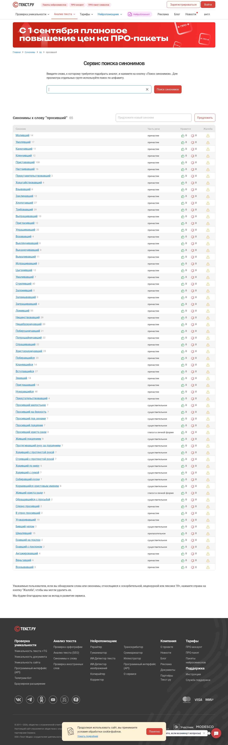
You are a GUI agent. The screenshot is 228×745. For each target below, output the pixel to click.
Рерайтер (96, 647)
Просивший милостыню (31, 405)
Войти (208, 4)
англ (207, 14)
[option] (114, 35)
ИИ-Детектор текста (102, 658)
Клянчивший (24, 155)
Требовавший (24, 209)
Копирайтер (97, 674)
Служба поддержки (198, 680)
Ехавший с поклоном (29, 546)
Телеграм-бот (23, 678)
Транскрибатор (133, 647)
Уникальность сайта (27, 662)
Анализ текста (63, 14)
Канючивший (24, 148)
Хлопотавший (24, 202)
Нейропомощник (108, 14)
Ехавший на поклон (28, 540)
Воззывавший (24, 567)
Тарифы (85, 14)
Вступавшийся (25, 371)
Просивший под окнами (31, 418)
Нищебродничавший (29, 324)
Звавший (21, 378)
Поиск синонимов (168, 89)
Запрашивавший (26, 303)
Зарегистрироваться (183, 4)
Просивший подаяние (29, 425)
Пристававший (25, 162)
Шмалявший (24, 533)
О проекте (166, 647)
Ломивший (22, 310)
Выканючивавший (27, 250)
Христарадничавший (29, 351)
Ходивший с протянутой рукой (35, 452)
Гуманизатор (98, 652)
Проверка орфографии (67, 647)
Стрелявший (23, 283)
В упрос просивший (28, 513)
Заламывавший (26, 297)
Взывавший (23, 189)
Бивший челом (25, 526)
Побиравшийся (25, 357)
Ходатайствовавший (29, 182)
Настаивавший (25, 169)
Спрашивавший (25, 344)
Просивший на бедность (31, 411)
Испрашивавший (26, 263)
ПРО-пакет (192, 652)
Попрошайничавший (29, 337)
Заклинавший (24, 196)
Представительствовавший (33, 175)
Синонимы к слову (65, 658)
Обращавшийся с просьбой (33, 499)
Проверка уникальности (31, 14)
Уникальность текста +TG (31, 651)
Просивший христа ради (31, 432)
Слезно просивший (27, 506)
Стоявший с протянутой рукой (35, 459)
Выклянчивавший (27, 243)
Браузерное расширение (30, 683)
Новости (165, 652)
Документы (167, 669)
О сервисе (130, 674)
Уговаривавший (26, 519)
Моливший (22, 135)
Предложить (205, 118)
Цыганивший (24, 270)
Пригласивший (25, 223)
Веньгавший (23, 560)
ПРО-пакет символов (98, 5)
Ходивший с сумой (27, 472)
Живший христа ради (29, 492)
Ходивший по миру (27, 465)
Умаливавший (25, 277)
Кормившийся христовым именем (37, 486)
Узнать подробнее (87, 736)
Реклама (163, 14)
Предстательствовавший (31, 398)
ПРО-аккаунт (77, 5)
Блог (177, 14)
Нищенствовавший (28, 317)
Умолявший (23, 142)
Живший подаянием (28, 438)
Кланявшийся (24, 364)
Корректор (97, 679)
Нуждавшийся (25, 391)
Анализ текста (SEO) (66, 652)
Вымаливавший (26, 256)
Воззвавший (23, 236)
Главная (17, 52)
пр (40, 52)
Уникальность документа (31, 656)
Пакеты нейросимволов (54, 5)
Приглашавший (25, 384)
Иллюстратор (132, 658)
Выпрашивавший (26, 216)
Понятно (154, 731)
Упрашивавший (25, 229)
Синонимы (30, 52)
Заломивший (24, 290)
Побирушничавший (28, 330)
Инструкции (193, 674)
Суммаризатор (133, 652)
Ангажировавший (27, 553)
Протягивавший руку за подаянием (38, 445)
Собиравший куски (28, 479)
